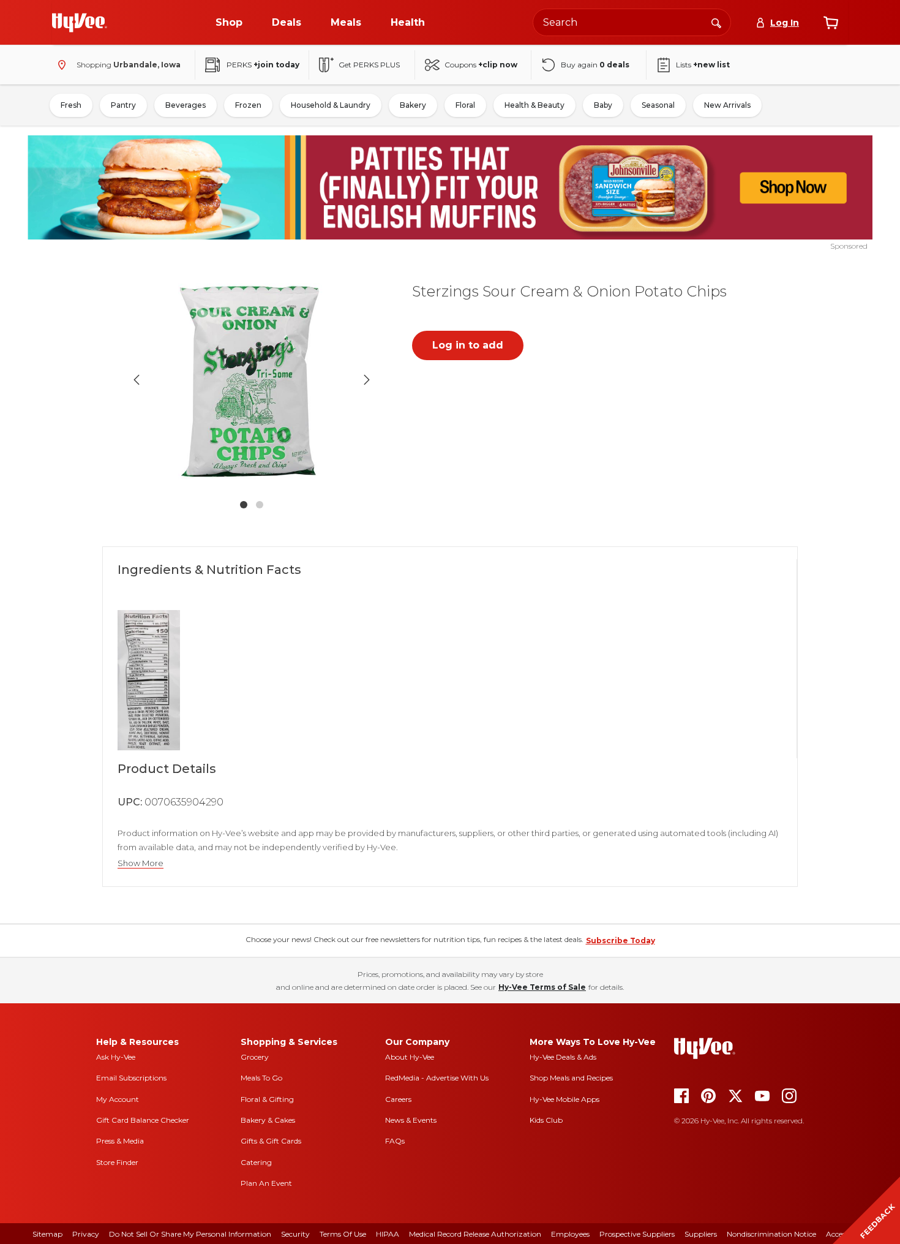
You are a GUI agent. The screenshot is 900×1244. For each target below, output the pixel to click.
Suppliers (700, 1233)
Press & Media (120, 1140)
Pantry (123, 105)
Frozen (248, 105)
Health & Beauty (534, 105)
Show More (140, 863)
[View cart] (831, 22)
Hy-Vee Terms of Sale (542, 987)
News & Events (411, 1120)
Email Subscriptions (131, 1077)
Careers (398, 1099)
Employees (570, 1233)
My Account (117, 1099)
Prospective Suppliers (637, 1233)
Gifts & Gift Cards (271, 1140)
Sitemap (47, 1233)
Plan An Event (266, 1183)
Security (295, 1233)
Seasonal (658, 105)
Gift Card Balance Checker (142, 1120)
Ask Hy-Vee (115, 1056)
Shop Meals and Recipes (571, 1077)
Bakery (413, 105)
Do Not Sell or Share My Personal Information (190, 1233)
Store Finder (117, 1162)
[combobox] (632, 22)
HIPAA (387, 1233)
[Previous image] (136, 379)
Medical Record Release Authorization (475, 1233)
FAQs (395, 1140)
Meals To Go (261, 1077)
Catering (256, 1162)
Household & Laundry (330, 105)
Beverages (185, 105)
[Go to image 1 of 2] (244, 504)
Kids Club (546, 1120)
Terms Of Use (343, 1233)
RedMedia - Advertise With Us (437, 1077)
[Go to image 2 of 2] (260, 504)
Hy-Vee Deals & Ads (563, 1056)
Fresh (71, 105)
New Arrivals (727, 105)
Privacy (85, 1233)
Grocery (255, 1056)
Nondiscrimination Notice (771, 1233)
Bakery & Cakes (268, 1120)
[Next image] (366, 379)
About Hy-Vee (409, 1056)
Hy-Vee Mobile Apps (564, 1099)
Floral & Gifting (267, 1099)
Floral (465, 105)
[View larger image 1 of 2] (251, 380)
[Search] (716, 22)
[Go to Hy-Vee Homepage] (79, 22)
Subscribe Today (620, 940)
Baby (603, 105)
